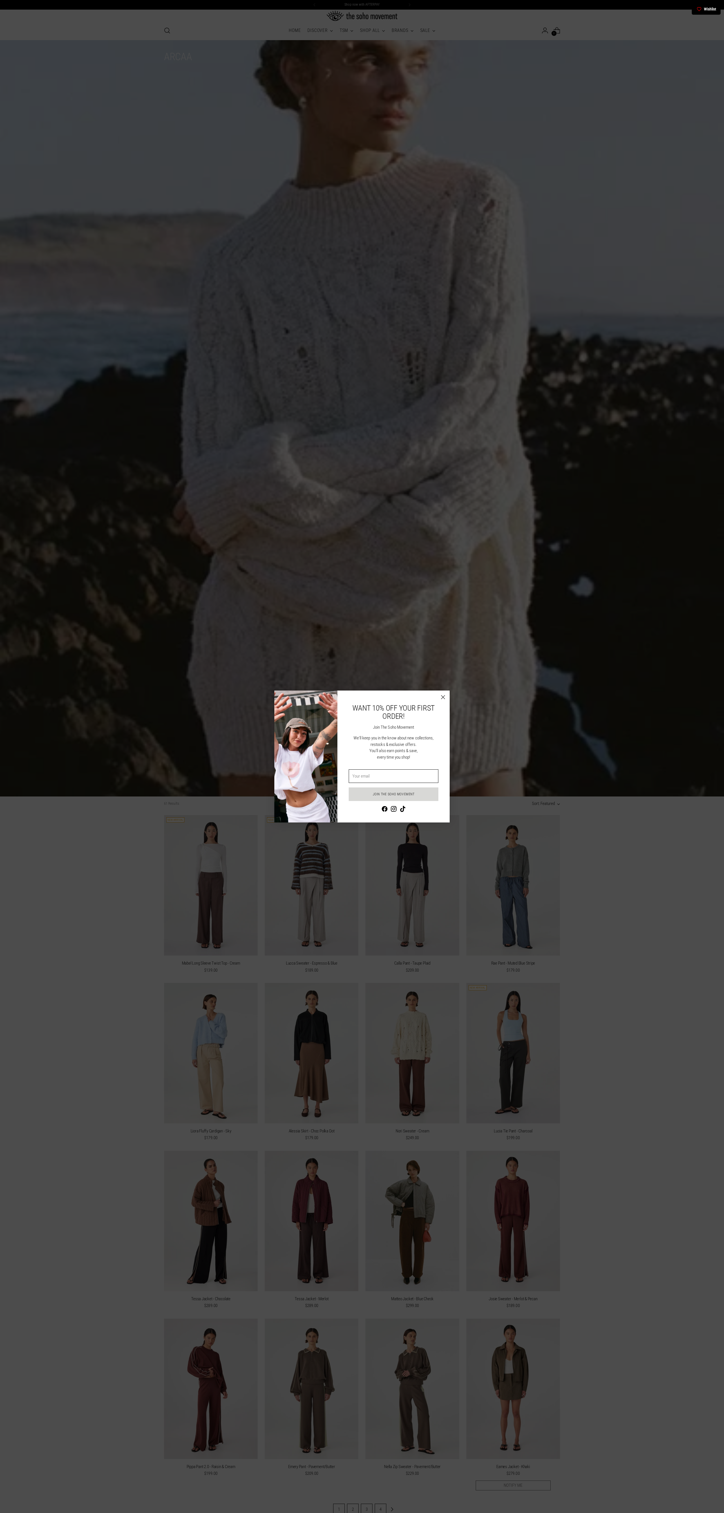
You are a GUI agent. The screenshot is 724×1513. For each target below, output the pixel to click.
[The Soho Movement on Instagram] (393, 810)
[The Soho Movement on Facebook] (384, 810)
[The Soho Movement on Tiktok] (402, 810)
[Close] (443, 697)
